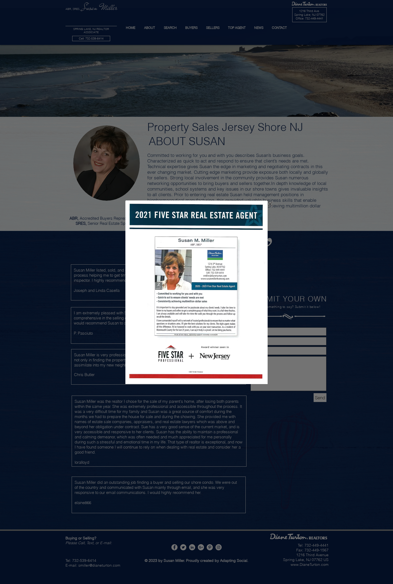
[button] (270, 204)
